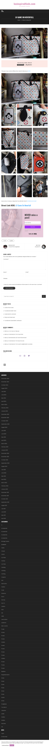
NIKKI (5, 331)
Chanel (3, 551)
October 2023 (4, 421)
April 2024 (3, 401)
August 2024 (4, 388)
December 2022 (5, 453)
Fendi (2, 590)
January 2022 (4, 489)
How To (3, 603)
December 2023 (5, 414)
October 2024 (4, 385)
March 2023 (4, 443)
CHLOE (3, 554)
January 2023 (4, 450)
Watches (3, 723)
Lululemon (3, 622)
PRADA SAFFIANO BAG (9, 317)
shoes (2, 694)
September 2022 (5, 463)
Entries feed (4, 736)
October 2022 (4, 460)
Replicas (30, 62)
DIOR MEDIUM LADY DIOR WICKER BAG (18, 337)
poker (11, 240)
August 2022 (4, 466)
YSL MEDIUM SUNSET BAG (10, 311)
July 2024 (3, 391)
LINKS (2, 616)
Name (5, 272)
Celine (2, 548)
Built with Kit (33, 234)
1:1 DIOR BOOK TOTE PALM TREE (16, 334)
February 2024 (4, 407)
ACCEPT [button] (11, 745)
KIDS (2, 609)
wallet (2, 713)
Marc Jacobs (4, 626)
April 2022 (3, 479)
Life (2, 613)
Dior (2, 580)
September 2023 (5, 424)
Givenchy (3, 593)
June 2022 (3, 473)
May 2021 (3, 515)
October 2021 (4, 499)
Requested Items (5, 674)
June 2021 (3, 512)
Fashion (3, 587)
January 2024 (4, 411)
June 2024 (3, 394)
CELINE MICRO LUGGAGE (10, 314)
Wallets (3, 717)
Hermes (3, 600)
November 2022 (5, 456)
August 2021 (4, 505)
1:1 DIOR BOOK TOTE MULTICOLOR (16, 341)
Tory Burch (4, 707)
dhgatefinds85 (29, 64)
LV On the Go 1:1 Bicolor (14, 331)
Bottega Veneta (5, 541)
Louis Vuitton (20, 62)
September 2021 (5, 502)
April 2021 (3, 518)
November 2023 (5, 417)
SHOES (2, 697)
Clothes (3, 561)
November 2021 (5, 495)
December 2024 (5, 378)
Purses (25, 62)
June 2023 (3, 434)
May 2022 (3, 476)
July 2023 (3, 430)
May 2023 (3, 437)
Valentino (3, 710)
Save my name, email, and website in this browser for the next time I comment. (23, 284)
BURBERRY (3, 544)
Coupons (3, 577)
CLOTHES (3, 557)
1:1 (1, 525)
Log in (2, 733)
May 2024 (3, 398)
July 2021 (3, 508)
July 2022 (3, 469)
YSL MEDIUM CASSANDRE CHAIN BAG (13, 320)
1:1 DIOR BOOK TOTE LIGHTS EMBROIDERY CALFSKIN (20, 344)
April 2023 (3, 440)
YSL (2, 726)
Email (27, 272)
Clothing (3, 567)
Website (5, 278)
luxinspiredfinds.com (24, 4)
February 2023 (4, 447)
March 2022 (4, 482)
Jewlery (3, 606)
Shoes (2, 678)
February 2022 (4, 486)
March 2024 (4, 404)
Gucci (2, 596)
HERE (29, 71)
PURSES (3, 642)
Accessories (4, 528)
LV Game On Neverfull (23, 205)
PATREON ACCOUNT (32, 201)
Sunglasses (4, 704)
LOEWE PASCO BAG (9, 307)
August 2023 (4, 427)
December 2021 (5, 492)
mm (5, 240)
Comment (6, 259)
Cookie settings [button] (5, 745)
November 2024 (5, 381)
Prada (2, 629)
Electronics (4, 583)
